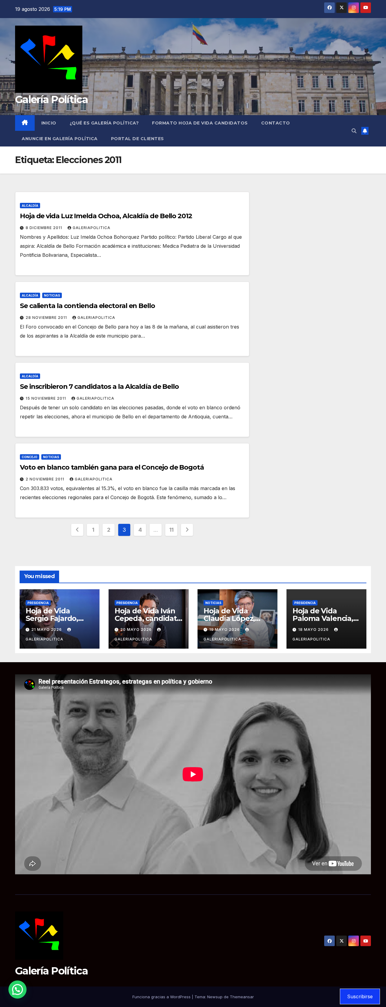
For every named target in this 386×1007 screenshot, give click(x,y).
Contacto (275, 123)
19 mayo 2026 (225, 629)
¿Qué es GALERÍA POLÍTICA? (104, 123)
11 (171, 530)
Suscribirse (360, 996)
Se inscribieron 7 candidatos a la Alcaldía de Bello (99, 386)
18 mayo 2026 (314, 629)
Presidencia (38, 603)
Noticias (52, 295)
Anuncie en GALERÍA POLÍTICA (60, 138)
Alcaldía (30, 205)
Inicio (48, 123)
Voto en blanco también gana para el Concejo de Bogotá (112, 467)
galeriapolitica (91, 227)
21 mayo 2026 (47, 629)
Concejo (29, 457)
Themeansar (242, 996)
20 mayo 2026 (136, 629)
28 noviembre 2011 (47, 317)
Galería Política (51, 99)
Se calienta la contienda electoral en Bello (87, 306)
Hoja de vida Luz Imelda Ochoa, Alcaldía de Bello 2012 (106, 216)
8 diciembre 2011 (44, 227)
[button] (354, 131)
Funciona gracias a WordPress (162, 996)
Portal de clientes (137, 138)
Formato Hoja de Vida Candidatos (200, 123)
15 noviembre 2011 (46, 398)
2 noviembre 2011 (45, 479)
